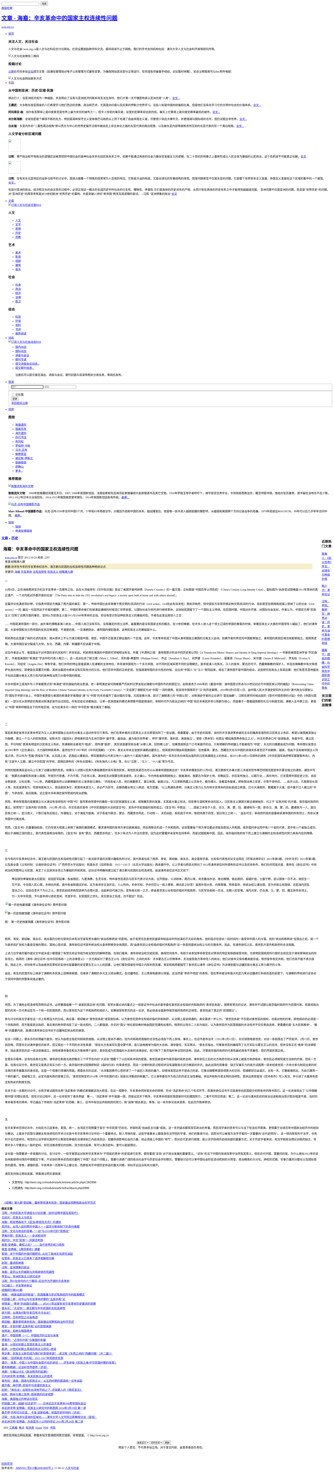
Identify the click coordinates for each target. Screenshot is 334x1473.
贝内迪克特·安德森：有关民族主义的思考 (27, 1376)
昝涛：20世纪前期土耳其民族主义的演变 (27, 1344)
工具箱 (13, 1427)
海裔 (17, 571)
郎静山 (19, 466)
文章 (11, 200)
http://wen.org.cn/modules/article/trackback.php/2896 (57, 1188)
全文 (303, 156)
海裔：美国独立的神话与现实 (20, 1398)
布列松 (19, 441)
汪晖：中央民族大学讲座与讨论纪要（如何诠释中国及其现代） (40, 1213)
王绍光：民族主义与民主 (17, 1217)
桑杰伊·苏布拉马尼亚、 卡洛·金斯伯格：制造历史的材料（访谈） (42, 1412)
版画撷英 (20, 462)
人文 (18, 220)
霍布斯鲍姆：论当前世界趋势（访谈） (25, 1367)
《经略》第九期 (13, 1202)
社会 (18, 284)
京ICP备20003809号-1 (40, 1468)
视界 (11, 409)
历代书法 (20, 437)
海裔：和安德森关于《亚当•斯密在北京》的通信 (31, 1222)
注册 (11, 71)
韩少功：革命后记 (326, 590)
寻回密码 (16, 403)
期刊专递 (20, 359)
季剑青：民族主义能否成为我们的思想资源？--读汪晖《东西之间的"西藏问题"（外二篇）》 (57, 1353)
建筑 (18, 265)
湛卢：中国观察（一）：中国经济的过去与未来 (30, 1335)
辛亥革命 (26, 571)
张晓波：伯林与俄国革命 (17, 1330)
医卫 (18, 301)
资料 (18, 325)
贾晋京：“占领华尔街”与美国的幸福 (24, 1340)
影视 (18, 256)
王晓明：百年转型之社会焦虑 (20, 1317)
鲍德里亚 (20, 454)
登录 (11, 381)
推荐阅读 (20, 333)
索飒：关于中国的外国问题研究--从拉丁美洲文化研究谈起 (37, 1253)
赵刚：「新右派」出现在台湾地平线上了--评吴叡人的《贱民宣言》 (42, 1389)
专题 (11, 82)
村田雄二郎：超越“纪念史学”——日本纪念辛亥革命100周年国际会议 (44, 1403)
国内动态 (20, 347)
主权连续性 (40, 571)
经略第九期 (66, 571)
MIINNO (21, 1468)
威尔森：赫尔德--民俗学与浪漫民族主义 (26, 1385)
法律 (18, 297)
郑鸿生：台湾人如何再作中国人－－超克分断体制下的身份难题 (40, 1226)
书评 (18, 329)
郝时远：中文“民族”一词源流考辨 (22, 1240)
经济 (18, 293)
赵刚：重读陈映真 (13, 1262)
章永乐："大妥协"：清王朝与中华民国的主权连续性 (33, 1308)
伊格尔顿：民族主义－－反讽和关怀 (24, 1235)
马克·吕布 (21, 449)
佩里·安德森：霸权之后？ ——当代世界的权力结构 (33, 1244)
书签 (52, 1427)
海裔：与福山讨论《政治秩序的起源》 (25, 1371)
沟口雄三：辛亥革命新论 (17, 1285)
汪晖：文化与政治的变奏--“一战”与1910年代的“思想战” (35, 1231)
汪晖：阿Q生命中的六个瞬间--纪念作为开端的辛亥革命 (35, 1281)
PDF (46, 1427)
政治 (18, 288)
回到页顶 (7, 1463)
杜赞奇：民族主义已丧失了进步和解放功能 (28, 1258)
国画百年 (20, 429)
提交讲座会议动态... (27, 363)
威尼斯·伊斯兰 (24, 458)
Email (38, 1427)
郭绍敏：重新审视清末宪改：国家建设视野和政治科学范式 (59, 1202)
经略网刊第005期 (12, 1290)
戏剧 (18, 261)
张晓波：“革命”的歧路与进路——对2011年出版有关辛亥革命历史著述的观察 (49, 1303)
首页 (11, 33)
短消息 (30, 1427)
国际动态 (20, 351)
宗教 (18, 237)
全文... (176, 98)
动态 (11, 337)
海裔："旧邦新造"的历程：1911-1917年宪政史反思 (32, 1358)
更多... (19, 470)
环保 (18, 321)
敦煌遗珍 (20, 424)
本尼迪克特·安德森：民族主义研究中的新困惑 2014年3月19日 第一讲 (44, 1408)
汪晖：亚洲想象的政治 (15, 1267)
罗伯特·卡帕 (22, 445)
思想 (18, 228)
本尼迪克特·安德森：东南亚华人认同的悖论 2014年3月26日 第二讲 (42, 1421)
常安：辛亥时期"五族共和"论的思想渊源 (26, 1326)
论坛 (30, 71)
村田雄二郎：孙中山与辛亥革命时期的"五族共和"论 (33, 1299)
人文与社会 (72, 1468)
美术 (18, 252)
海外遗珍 (20, 433)
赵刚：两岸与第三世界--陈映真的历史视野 (27, 1394)
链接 (11, 522)
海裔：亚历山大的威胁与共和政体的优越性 (28, 1271)
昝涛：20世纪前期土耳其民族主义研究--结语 (29, 1349)
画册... (125, 497)
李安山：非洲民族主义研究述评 (21, 1276)
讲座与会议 (22, 355)
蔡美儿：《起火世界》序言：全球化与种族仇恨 (326, 566)
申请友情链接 (23, 530)
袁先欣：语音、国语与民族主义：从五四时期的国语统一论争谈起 (42, 1380)
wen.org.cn (7, 26)
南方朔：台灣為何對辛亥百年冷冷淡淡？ (27, 1312)
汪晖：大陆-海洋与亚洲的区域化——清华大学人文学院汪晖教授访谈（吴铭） (49, 1417)
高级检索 (7, 8)
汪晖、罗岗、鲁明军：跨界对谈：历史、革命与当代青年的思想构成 (326, 622)
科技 (18, 316)
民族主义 (52, 571)
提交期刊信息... (24, 367)
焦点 (21, 1427)
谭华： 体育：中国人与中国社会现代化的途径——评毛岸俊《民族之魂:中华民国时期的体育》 (59, 1362)
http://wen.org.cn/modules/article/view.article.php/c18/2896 (60, 1182)
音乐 (18, 269)
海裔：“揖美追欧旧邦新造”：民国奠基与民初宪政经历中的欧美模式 (43, 1294)
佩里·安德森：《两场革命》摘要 (21, 1249)
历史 (18, 232)
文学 (18, 224)
